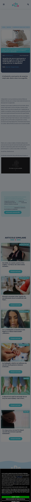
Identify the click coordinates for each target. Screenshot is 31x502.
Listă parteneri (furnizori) (6, 494)
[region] (15, 485)
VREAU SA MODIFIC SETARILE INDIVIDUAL (15, 499)
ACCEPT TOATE (15, 496)
